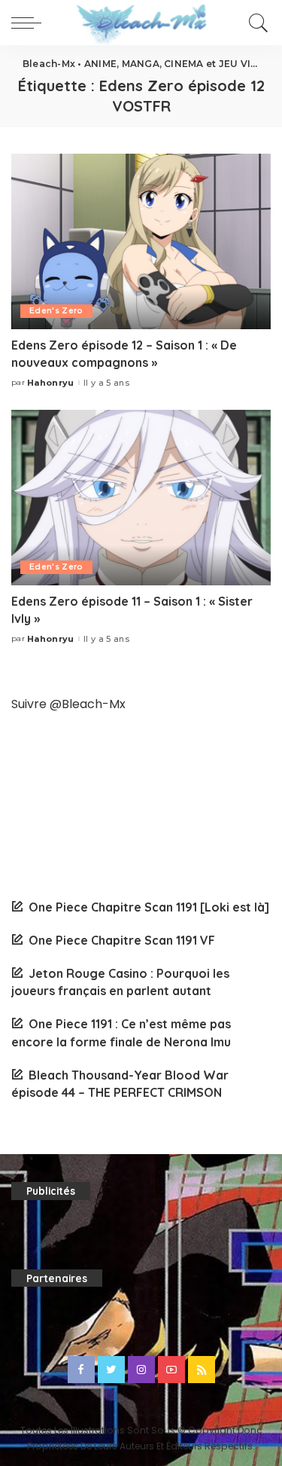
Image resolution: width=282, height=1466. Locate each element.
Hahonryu (50, 383)
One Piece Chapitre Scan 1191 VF (122, 940)
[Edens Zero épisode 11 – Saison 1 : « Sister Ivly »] (141, 497)
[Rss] (201, 1369)
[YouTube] (171, 1369)
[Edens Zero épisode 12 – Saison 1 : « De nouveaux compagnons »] (141, 241)
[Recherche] (256, 22)
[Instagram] (141, 1369)
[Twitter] (111, 1369)
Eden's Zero (56, 311)
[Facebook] (81, 1369)
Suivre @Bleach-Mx (68, 704)
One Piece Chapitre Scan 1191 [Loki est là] (149, 907)
